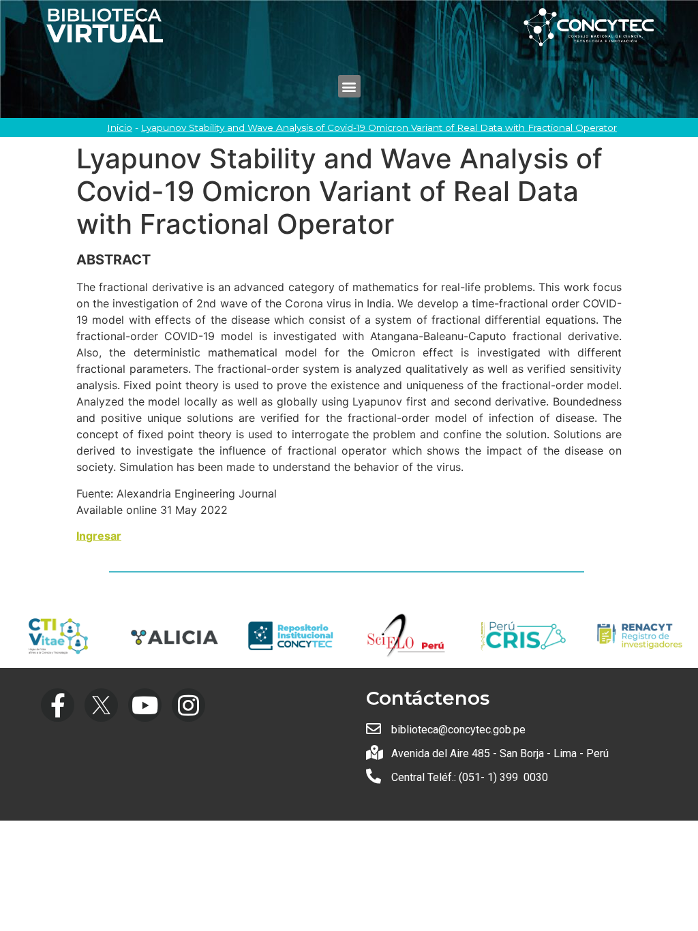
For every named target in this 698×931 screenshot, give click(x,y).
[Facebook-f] (57, 705)
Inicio (119, 127)
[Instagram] (188, 705)
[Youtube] (145, 705)
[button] (349, 86)
